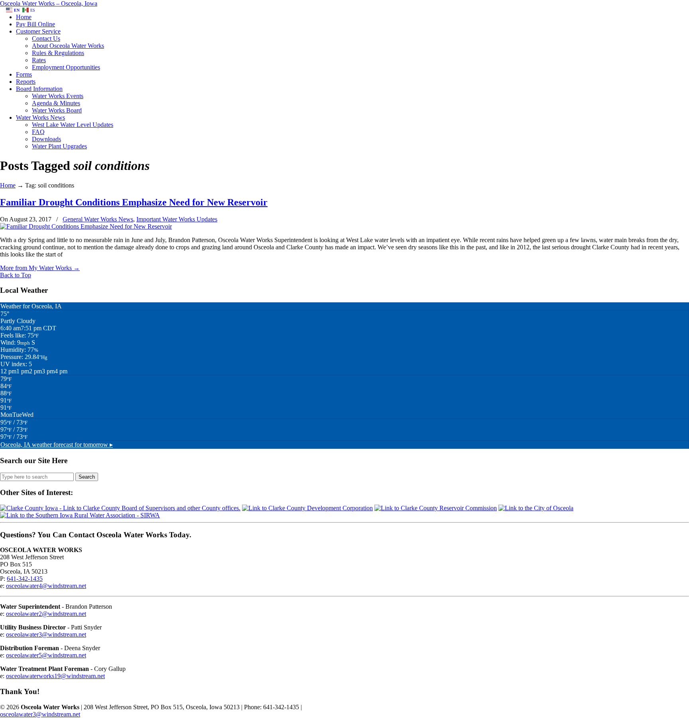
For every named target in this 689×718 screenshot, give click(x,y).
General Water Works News (98, 219)
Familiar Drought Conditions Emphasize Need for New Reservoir (134, 202)
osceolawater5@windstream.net (46, 655)
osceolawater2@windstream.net (46, 613)
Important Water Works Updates (176, 219)
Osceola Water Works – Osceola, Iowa (48, 3)
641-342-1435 (25, 578)
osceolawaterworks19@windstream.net (55, 676)
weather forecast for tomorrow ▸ (56, 444)
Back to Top (15, 275)
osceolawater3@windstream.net (46, 634)
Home (8, 185)
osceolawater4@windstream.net (46, 585)
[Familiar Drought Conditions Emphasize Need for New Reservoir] (86, 226)
